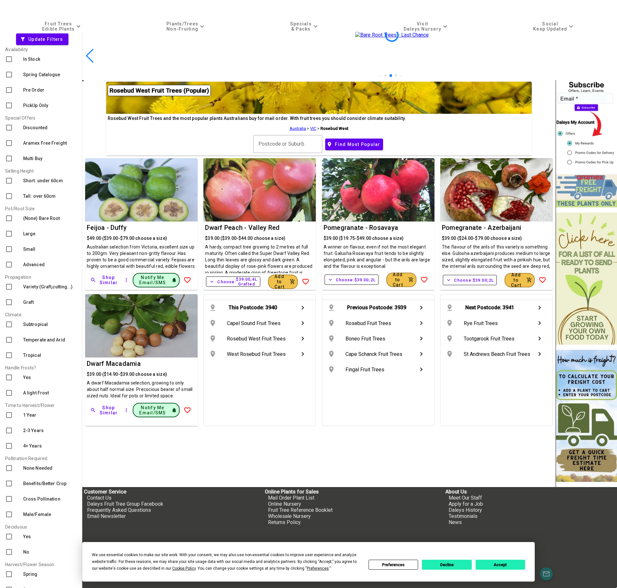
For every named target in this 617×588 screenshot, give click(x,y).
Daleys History (465, 510)
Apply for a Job (466, 504)
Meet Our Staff (465, 498)
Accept (500, 565)
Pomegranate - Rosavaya (361, 227)
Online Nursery (284, 504)
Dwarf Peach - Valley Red (242, 227)
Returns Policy (284, 522)
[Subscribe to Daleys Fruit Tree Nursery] (586, 124)
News (455, 522)
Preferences (393, 565)
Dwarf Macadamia (114, 363)
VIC (313, 128)
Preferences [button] (318, 568)
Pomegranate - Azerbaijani (481, 227)
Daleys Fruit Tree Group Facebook (125, 504)
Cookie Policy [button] (184, 568)
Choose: (233, 281)
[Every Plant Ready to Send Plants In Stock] (586, 279)
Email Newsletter (106, 516)
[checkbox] (41, 59)
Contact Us (99, 498)
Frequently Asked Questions (119, 510)
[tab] (62, 26)
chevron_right (303, 308)
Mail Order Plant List (291, 498)
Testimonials (463, 516)
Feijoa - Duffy (107, 227)
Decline (447, 565)
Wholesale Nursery (289, 516)
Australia (298, 128)
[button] (380, 75)
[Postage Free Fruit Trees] (586, 190)
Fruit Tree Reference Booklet (300, 510)
